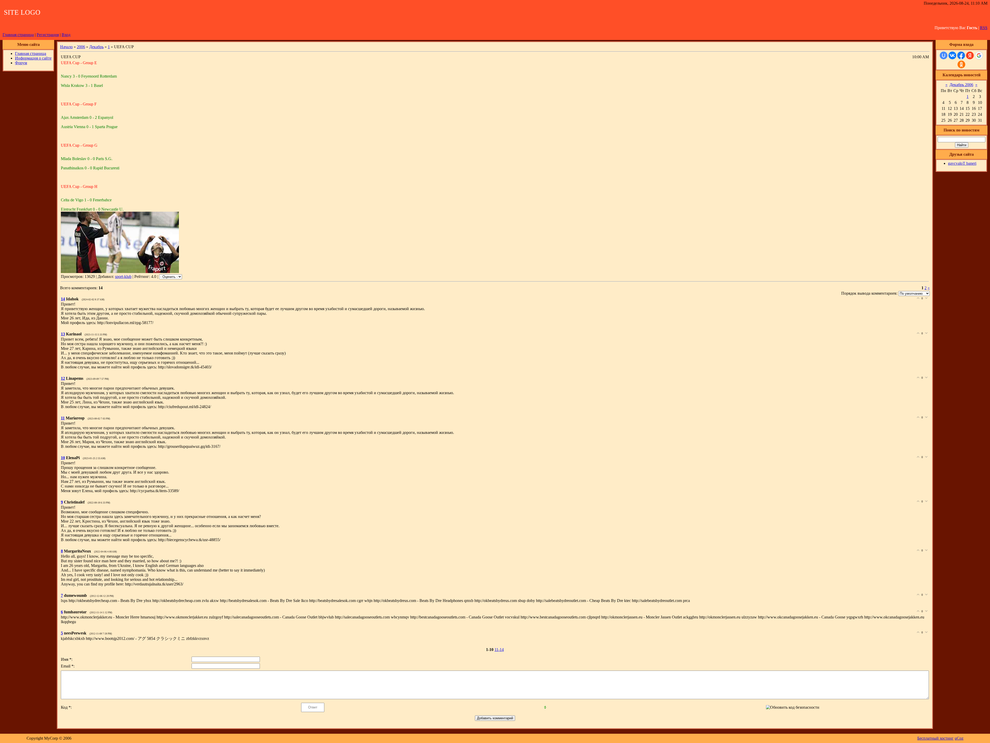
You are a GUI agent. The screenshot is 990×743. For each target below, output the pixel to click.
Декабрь (96, 47)
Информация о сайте (33, 58)
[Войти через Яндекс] (970, 55)
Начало (66, 47)
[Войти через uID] (943, 55)
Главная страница (18, 34)
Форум (21, 63)
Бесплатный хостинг (935, 738)
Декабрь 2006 (961, 84)
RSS (983, 28)
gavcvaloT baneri (962, 163)
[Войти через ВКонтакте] (952, 55)
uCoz (959, 738)
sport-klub (123, 276)
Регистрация (48, 34)
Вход (66, 34)
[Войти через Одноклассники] (961, 64)
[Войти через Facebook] (961, 55)
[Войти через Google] (979, 55)
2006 (81, 47)
